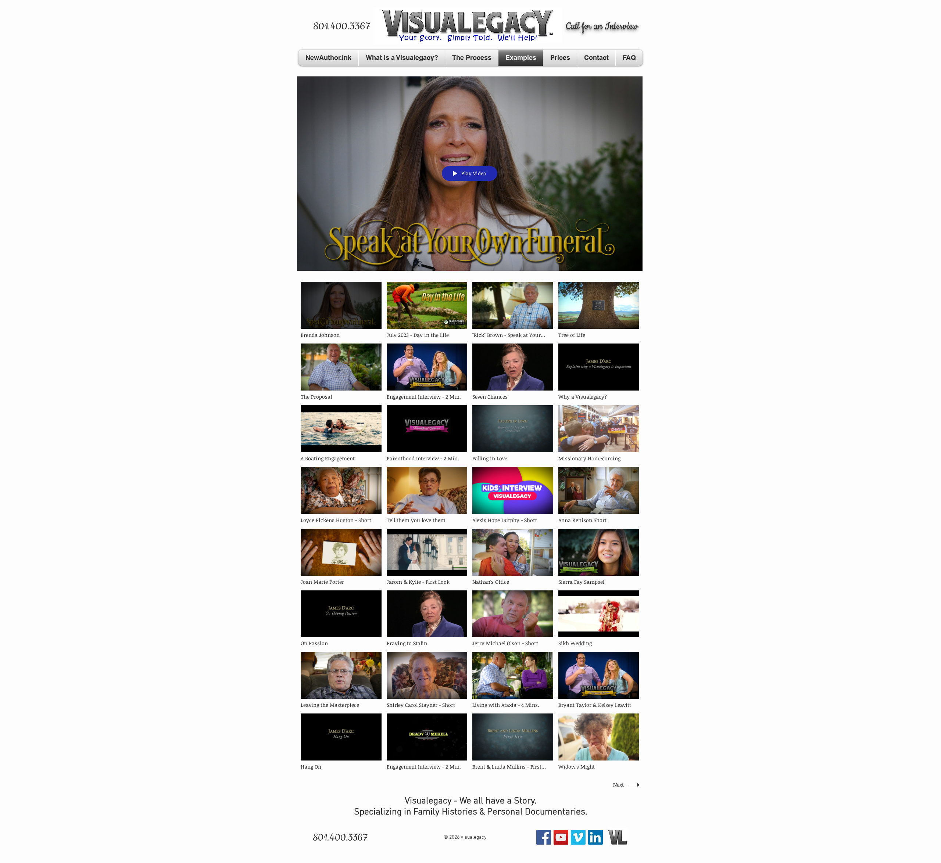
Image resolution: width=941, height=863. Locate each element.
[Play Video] (341, 310)
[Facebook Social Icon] (543, 837)
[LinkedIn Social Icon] (595, 837)
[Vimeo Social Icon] (578, 837)
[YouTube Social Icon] (561, 837)
